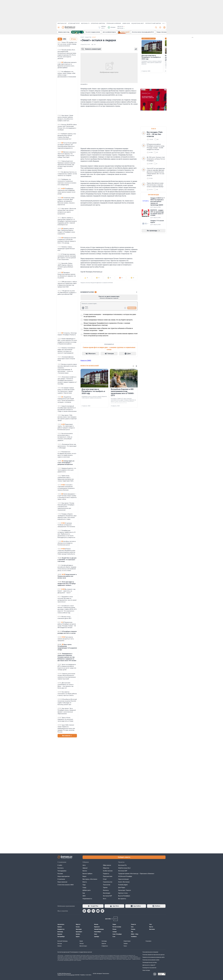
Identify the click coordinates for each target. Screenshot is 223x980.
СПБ (64, 39)
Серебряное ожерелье (98, 23)
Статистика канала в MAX (65, 885)
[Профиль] (164, 27)
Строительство (107, 882)
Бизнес (85, 871)
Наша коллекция (123, 879)
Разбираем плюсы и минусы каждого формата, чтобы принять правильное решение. (94, 397)
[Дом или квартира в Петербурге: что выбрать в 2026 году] (94, 378)
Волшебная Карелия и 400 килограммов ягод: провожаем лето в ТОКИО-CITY (122, 392)
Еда (84, 893)
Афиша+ (85, 868)
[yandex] (102, 911)
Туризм (105, 887)
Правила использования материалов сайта (153, 957)
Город (84, 887)
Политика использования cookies (151, 960)
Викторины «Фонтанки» (90, 879)
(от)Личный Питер (74, 23)
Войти (86, 308)
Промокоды (153, 195)
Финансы (106, 890)
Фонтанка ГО (85, 23)
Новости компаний (89, 366)
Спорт (105, 879)
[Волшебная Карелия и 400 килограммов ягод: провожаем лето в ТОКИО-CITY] (124, 378)
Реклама (60, 873)
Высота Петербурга (124, 896)
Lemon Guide (126, 23)
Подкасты (106, 873)
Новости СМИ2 (85, 360)
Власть (85, 882)
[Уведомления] (160, 27)
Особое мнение (108, 871)
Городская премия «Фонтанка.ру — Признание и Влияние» (136, 873)
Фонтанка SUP (62, 23)
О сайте (59, 865)
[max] (84, 911)
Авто (84, 865)
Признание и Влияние (114, 23)
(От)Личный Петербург (125, 876)
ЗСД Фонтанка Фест (137, 23)
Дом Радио (121, 887)
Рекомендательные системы (150, 962)
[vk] (93, 911)
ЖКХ (84, 896)
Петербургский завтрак (153, 23)
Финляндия (106, 893)
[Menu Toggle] (59, 27)
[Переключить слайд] (165, 47)
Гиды (84, 885)
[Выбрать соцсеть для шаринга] (136, 49)
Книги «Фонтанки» (124, 882)
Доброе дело (87, 890)
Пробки (111, 27)
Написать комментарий (93, 49)
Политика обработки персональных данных (153, 954)
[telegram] (89, 911)
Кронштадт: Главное (124, 890)
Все (60, 39)
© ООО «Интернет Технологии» (101, 973)
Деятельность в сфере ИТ (149, 965)
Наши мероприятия (63, 876)
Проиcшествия (107, 876)
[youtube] (98, 911)
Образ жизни (107, 865)
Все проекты (122, 898)
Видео (84, 876)
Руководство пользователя (149, 967)
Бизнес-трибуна (87, 873)
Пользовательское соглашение (150, 952)
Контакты (60, 868)
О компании (61, 879)
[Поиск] (156, 27)
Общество (106, 868)
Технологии (106, 885)
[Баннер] (77, 32)
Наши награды (146, 970)
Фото (104, 898)
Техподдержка (61, 871)
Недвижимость (87, 898)
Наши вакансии (62, 882)
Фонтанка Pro (122, 865)
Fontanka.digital (123, 885)
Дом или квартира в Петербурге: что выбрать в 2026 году (93, 391)
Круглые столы (123, 893)
